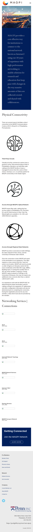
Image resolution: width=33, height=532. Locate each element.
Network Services (6, 476)
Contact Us (4, 494)
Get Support (4, 461)
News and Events (6, 467)
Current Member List (6, 488)
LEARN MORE (16, 442)
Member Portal (5, 458)
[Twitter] (3, 500)
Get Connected (5, 479)
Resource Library (6, 464)
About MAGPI (5, 491)
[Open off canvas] (30, 3)
